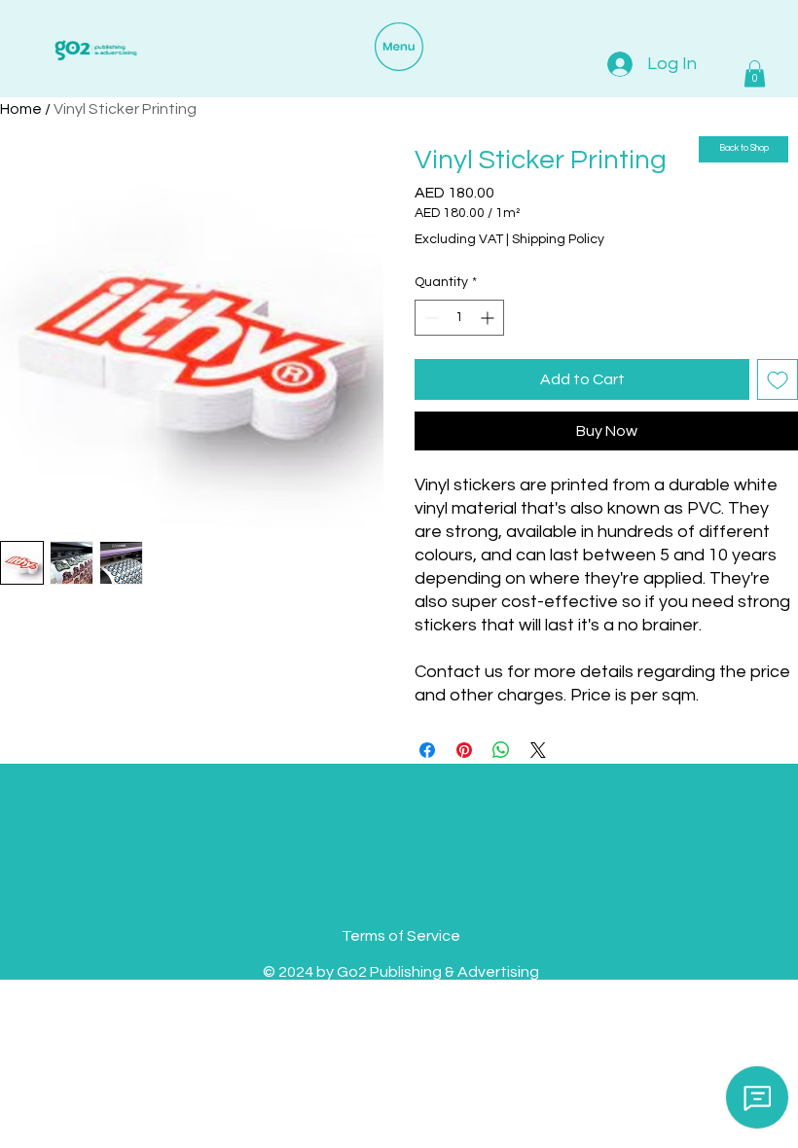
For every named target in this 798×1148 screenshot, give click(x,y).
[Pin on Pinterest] (464, 750)
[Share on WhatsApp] (501, 750)
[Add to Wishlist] (777, 379)
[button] (755, 73)
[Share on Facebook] (427, 750)
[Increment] (489, 318)
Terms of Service (401, 936)
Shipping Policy (558, 239)
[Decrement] (429, 318)
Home (21, 109)
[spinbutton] (459, 318)
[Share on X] (538, 750)
